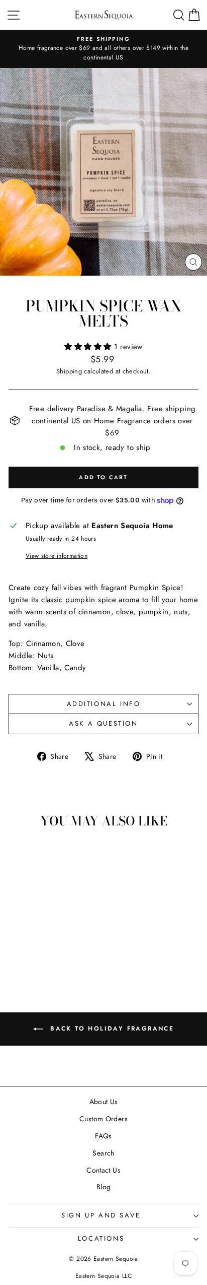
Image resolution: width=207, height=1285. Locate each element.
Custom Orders (103, 1119)
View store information (56, 555)
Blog (103, 1187)
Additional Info (104, 704)
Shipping (69, 371)
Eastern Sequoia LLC (103, 1275)
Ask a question (103, 723)
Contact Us (103, 1170)
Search (103, 1153)
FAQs (103, 1136)
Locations (101, 1238)
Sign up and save (101, 1215)
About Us (103, 1102)
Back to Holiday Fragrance (110, 1028)
